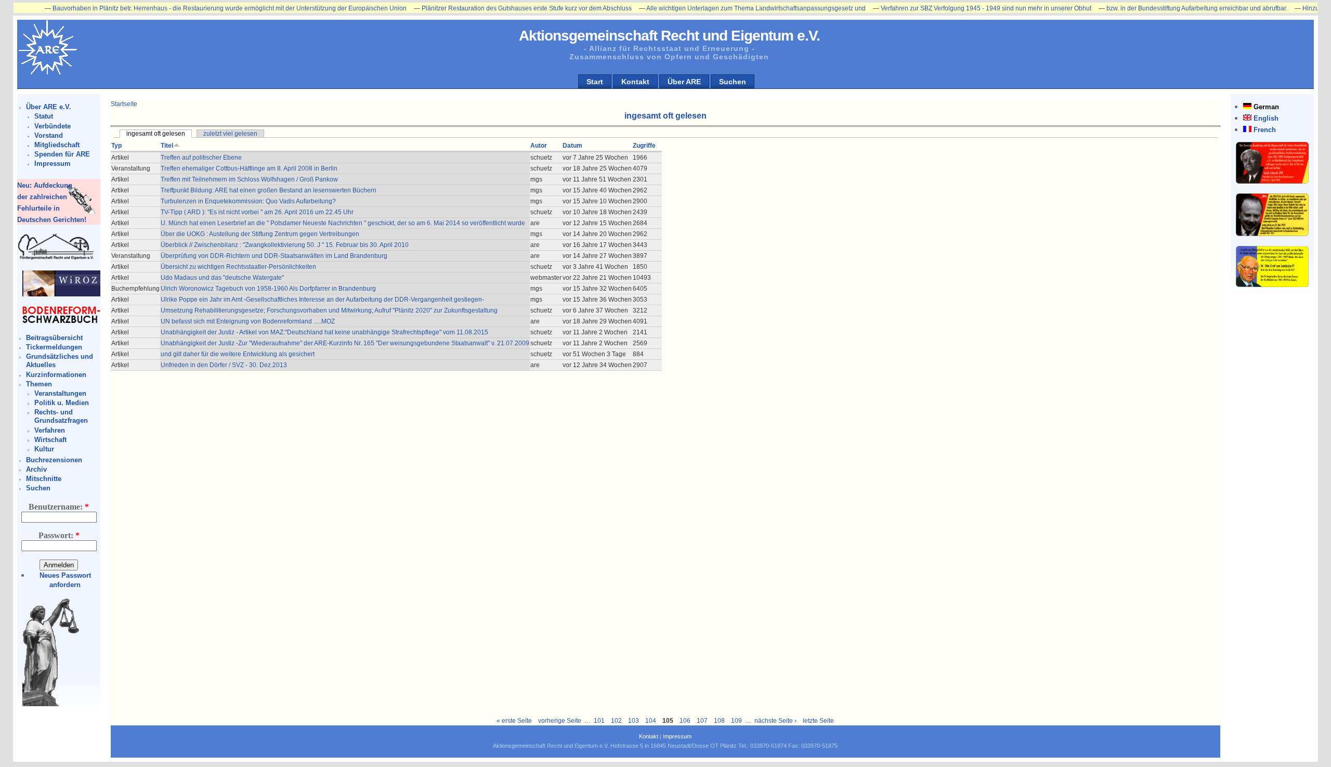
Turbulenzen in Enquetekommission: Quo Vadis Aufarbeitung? (248, 201)
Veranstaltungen (60, 393)
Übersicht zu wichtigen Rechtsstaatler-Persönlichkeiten (238, 266)
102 (616, 720)
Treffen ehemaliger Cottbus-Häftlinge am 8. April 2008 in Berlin (249, 168)
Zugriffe (644, 145)
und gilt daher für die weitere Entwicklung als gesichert (238, 354)
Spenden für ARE (62, 154)
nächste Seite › (775, 720)
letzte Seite (818, 720)
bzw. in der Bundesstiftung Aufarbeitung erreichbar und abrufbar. (1169, 8)
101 (599, 720)
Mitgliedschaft (57, 145)
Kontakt (635, 81)
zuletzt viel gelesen (230, 133)
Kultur (44, 449)
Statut (43, 116)
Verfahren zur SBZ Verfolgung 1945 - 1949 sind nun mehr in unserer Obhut (959, 8)
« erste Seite (514, 720)
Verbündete (52, 126)
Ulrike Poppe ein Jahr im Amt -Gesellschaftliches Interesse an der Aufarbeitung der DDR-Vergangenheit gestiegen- (322, 299)
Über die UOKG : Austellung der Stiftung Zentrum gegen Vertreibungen (260, 234)
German (1266, 107)
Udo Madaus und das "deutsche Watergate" (222, 277)
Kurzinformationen (56, 375)
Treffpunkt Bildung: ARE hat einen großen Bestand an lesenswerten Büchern (268, 190)
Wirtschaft (50, 440)
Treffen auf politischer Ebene (201, 157)
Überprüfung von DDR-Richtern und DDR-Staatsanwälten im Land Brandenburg (274, 255)
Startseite (124, 104)
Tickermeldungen (54, 347)
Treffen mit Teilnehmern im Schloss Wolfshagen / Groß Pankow (249, 179)
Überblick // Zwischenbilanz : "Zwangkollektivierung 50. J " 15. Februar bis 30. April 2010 (285, 245)
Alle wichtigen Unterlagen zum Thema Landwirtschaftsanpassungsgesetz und (729, 8)
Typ (116, 145)
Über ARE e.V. (48, 107)
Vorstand (48, 135)
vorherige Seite (559, 720)
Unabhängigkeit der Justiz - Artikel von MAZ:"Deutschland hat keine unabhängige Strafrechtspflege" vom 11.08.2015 (324, 332)
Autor (538, 145)
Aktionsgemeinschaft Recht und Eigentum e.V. (669, 36)
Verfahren (49, 430)
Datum (572, 145)
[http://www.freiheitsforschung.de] (56, 258)
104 (650, 720)
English (1266, 118)
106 (685, 720)
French (1265, 130)
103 (633, 720)
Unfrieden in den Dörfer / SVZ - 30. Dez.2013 (224, 365)
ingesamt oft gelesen (155, 133)
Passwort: (59, 535)
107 (702, 720)
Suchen (732, 81)
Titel (167, 145)
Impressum (52, 163)
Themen (39, 384)
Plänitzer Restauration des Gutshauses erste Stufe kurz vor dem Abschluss (500, 8)
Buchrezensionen (54, 460)
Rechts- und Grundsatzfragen (61, 416)
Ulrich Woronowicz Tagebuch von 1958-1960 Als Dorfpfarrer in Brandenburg (268, 288)
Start (594, 81)
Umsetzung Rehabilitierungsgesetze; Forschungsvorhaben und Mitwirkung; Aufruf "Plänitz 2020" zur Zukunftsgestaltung (329, 310)
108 (719, 720)
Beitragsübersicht (54, 338)
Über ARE (684, 81)
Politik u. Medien (61, 403)
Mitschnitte (43, 479)
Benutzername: (59, 506)
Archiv (36, 469)
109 (736, 720)
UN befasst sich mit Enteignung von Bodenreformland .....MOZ (248, 321)
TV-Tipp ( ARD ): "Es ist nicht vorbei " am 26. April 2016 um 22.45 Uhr (257, 212)
